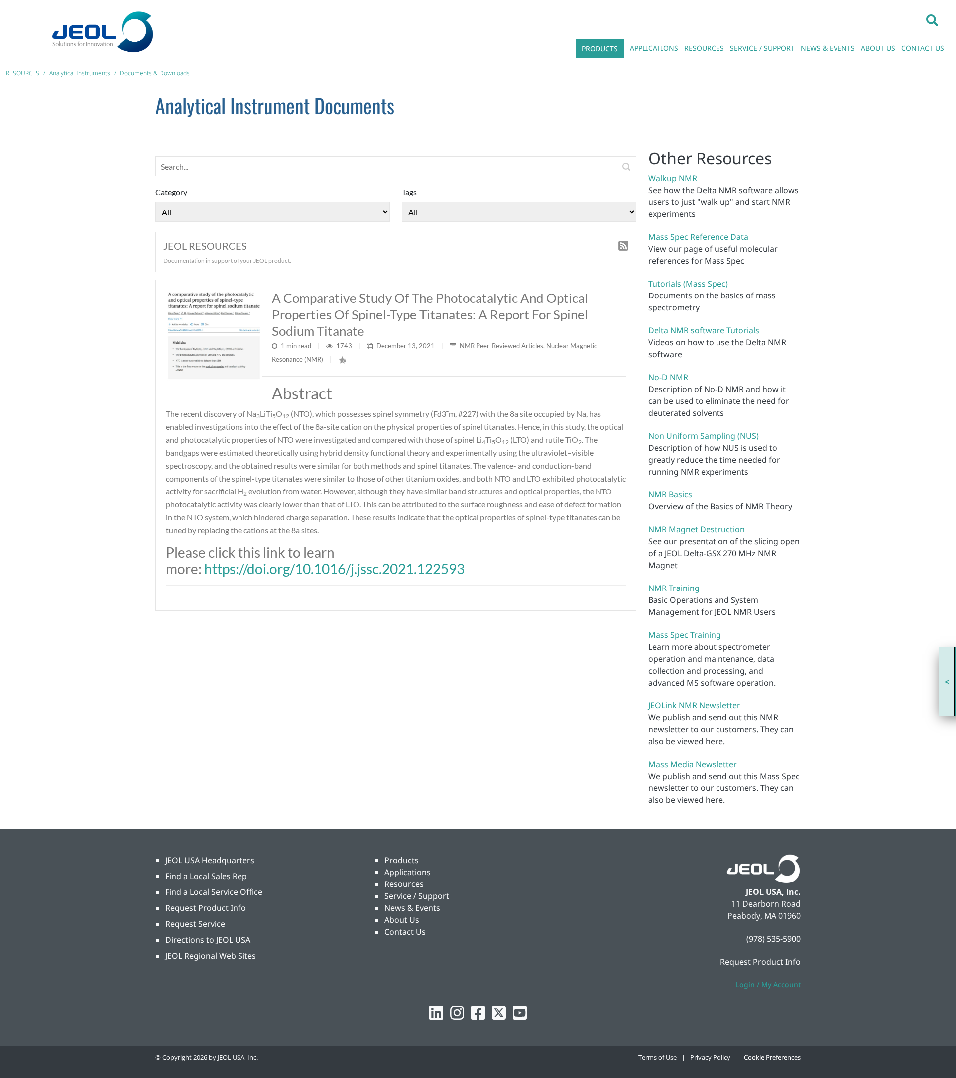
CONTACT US (922, 48)
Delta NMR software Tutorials (703, 330)
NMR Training (674, 588)
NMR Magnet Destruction (696, 529)
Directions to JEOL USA (207, 939)
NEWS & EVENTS (828, 48)
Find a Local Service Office (213, 891)
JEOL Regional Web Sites (210, 955)
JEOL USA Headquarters (209, 860)
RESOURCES (704, 48)
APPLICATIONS (654, 48)
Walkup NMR (672, 178)
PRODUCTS (600, 48)
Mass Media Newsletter (692, 764)
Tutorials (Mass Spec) (688, 283)
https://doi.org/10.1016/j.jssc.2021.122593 (334, 568)
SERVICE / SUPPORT (762, 48)
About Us (401, 919)
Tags (409, 191)
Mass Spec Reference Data (698, 236)
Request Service (195, 923)
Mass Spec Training (684, 634)
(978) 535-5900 (773, 938)
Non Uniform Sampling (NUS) (703, 435)
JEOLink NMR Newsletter (694, 705)
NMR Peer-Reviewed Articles (501, 346)
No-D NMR (668, 377)
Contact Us (405, 931)
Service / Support (416, 895)
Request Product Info (205, 907)
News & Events (412, 907)
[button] (932, 19)
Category (171, 191)
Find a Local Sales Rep (206, 876)
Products (401, 860)
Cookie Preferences (772, 1057)
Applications (407, 872)
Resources (404, 884)
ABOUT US (878, 48)
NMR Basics (670, 494)
